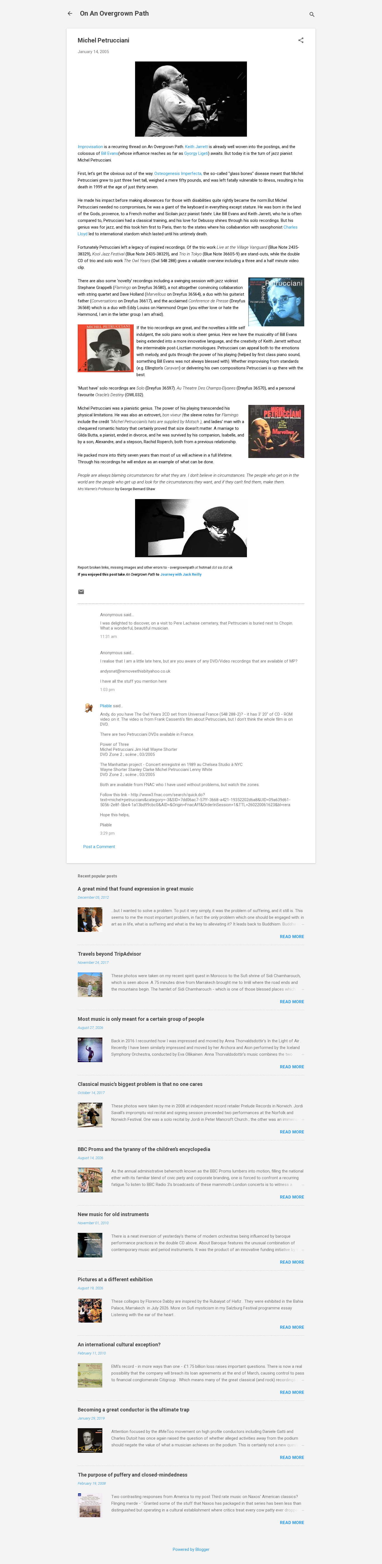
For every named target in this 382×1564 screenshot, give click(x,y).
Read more (292, 936)
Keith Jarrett (196, 146)
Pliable (106, 705)
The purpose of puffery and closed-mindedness (132, 1475)
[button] (301, 41)
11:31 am (108, 636)
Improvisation (91, 146)
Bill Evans (109, 153)
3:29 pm (107, 833)
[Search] (312, 15)
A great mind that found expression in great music (136, 889)
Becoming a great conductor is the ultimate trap (133, 1410)
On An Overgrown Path (114, 13)
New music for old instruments (113, 1214)
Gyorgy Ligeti (196, 153)
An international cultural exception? (119, 1344)
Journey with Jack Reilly (180, 574)
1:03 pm (107, 689)
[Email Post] (81, 593)
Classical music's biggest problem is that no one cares (140, 1084)
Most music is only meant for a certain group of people (141, 1019)
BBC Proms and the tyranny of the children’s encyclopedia (144, 1149)
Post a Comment (99, 846)
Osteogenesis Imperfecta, (178, 173)
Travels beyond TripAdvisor (109, 954)
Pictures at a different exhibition (115, 1279)
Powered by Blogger (191, 1549)
